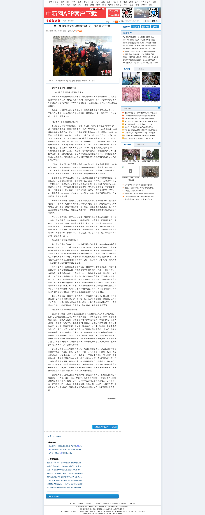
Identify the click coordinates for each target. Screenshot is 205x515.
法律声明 (115, 503)
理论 (137, 5)
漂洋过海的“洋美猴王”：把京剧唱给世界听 (139, 54)
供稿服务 (106, 503)
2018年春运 (57, 436)
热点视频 (127, 144)
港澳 (131, 2)
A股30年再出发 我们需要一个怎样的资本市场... (140, 116)
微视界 (118, 5)
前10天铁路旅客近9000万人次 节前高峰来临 (65, 449)
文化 (92, 5)
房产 (97, 2)
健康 (98, 5)
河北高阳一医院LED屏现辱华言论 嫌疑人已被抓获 (64, 463)
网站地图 (132, 503)
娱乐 (80, 5)
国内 (62, 2)
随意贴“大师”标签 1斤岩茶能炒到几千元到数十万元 (64, 466)
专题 (131, 5)
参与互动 (79, 31)
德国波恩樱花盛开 (131, 102)
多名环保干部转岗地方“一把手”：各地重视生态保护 (65, 484)
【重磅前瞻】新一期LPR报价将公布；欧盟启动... (141, 113)
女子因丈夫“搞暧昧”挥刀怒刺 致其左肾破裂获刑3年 (64, 480)
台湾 (137, 2)
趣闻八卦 (140, 144)
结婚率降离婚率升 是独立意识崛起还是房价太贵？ (140, 60)
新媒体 (144, 5)
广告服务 (97, 503)
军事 (74, 2)
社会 (80, 2)
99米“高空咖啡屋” (130, 86)
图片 (62, 5)
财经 (85, 2)
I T (120, 2)
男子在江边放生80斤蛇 (150, 178)
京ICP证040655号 (91, 511)
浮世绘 (155, 27)
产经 (91, 2)
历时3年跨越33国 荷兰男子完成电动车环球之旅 (139, 40)
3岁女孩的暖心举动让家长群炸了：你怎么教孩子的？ (65, 477)
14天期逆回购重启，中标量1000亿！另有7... (139, 124)
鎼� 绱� (155, 21)
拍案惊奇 (136, 27)
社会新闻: (126, 27)
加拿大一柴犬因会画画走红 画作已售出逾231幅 (139, 48)
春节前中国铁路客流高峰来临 (60, 453)
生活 (104, 5)
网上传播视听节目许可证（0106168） (73, 511)
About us (80, 503)
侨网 (148, 2)
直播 (74, 5)
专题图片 (140, 69)
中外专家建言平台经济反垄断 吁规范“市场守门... (140, 136)
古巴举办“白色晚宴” (150, 86)
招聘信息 (124, 503)
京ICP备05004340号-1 (123, 511)
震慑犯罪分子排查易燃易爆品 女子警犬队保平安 (66, 446)
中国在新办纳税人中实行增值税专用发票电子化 (140, 130)
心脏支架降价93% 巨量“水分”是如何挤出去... (139, 118)
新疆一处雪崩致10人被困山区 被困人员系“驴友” (63, 470)
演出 (125, 5)
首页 (51, 2)
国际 (68, 2)
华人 (142, 2)
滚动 (56, 2)
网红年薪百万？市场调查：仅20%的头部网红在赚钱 (140, 63)
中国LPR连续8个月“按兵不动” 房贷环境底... (139, 138)
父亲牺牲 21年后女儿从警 (150, 161)
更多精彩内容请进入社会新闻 (105, 427)
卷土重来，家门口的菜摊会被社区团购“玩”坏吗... (141, 121)
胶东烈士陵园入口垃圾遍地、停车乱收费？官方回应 (140, 57)
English (55, 5)
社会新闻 (71, 21)
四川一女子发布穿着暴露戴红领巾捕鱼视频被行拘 (64, 488)
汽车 (114, 2)
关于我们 (72, 503)
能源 (125, 2)
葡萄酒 (111, 5)
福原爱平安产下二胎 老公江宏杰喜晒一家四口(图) (139, 46)
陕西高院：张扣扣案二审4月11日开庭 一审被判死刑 (65, 473)
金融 (103, 2)
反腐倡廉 (145, 27)
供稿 (151, 5)
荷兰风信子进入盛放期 (151, 102)
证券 (109, 2)
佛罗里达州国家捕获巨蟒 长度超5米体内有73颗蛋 (139, 43)
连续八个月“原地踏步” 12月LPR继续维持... (138, 127)
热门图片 (127, 69)
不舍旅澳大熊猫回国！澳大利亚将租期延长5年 (138, 37)
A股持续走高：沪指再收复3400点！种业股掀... (140, 133)
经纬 (154, 2)
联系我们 (88, 503)
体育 (86, 5)
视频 (68, 5)
